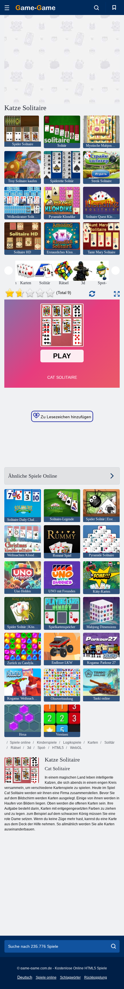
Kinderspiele (46, 743)
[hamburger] (7, 7)
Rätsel (15, 748)
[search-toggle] (96, 7)
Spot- (41, 748)
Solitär (109, 743)
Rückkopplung (95, 977)
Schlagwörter (70, 977)
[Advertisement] (53, 58)
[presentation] (8, 270)
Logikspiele (71, 743)
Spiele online (20, 743)
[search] (113, 946)
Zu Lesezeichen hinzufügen (65, 417)
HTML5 (57, 748)
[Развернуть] (117, 294)
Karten (92, 743)
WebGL (75, 748)
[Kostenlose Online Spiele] (35, 7)
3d (28, 748)
